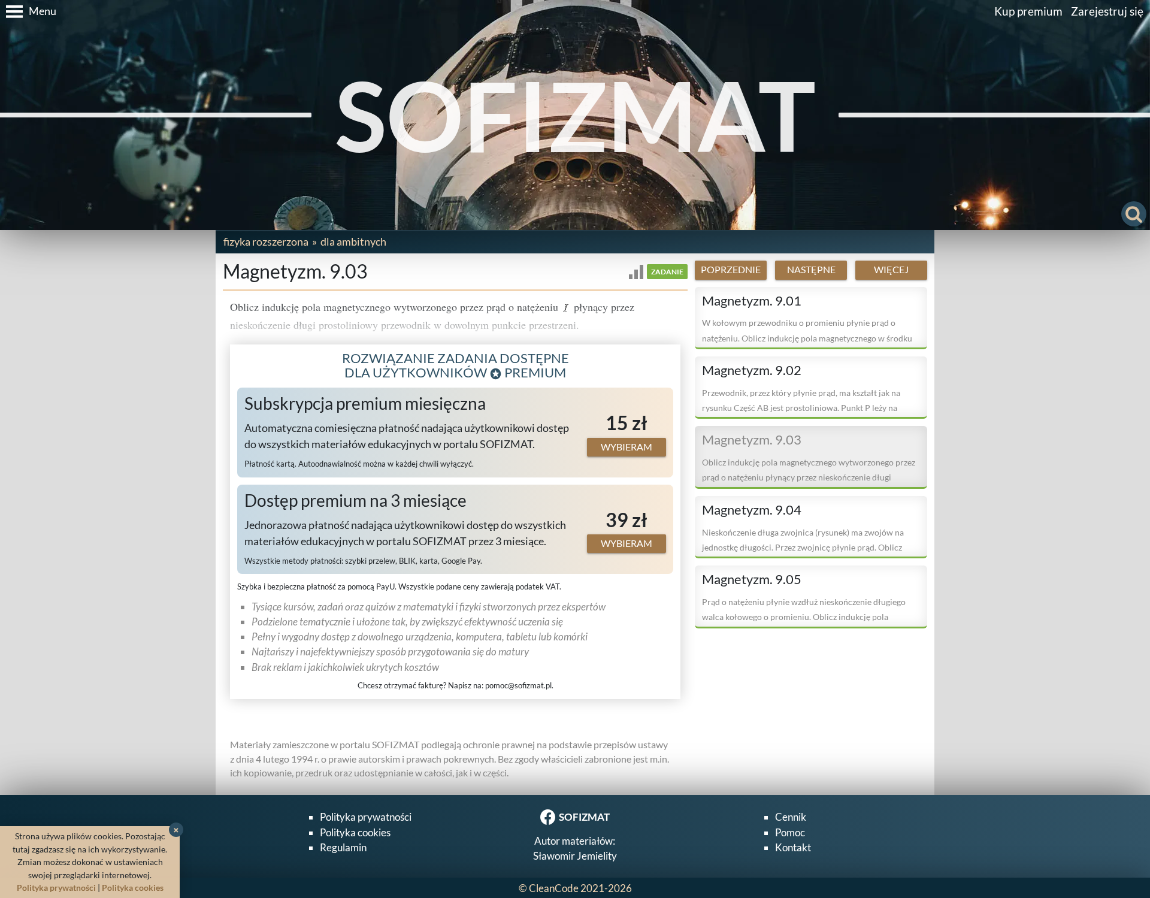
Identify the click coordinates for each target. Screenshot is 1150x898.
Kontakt (793, 847)
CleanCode (554, 888)
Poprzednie (731, 269)
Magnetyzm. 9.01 (751, 301)
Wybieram (626, 447)
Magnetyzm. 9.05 (751, 579)
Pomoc (790, 832)
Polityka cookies (355, 832)
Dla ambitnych (353, 241)
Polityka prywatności (365, 817)
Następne (811, 269)
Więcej (891, 269)
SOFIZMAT (575, 115)
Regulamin (343, 847)
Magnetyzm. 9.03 (751, 440)
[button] (28, 11)
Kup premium (1028, 11)
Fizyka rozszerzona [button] (265, 241)
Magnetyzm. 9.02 (751, 370)
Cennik (790, 817)
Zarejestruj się (1107, 11)
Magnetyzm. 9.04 (751, 510)
